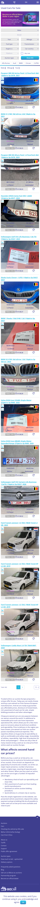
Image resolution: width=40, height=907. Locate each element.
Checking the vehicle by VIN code (12, 829)
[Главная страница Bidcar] (2, 2)
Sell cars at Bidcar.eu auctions (11, 873)
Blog (2, 870)
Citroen (28, 63)
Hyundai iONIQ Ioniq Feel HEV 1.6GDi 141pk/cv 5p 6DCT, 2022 (16, 197)
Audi (14, 63)
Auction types (6, 856)
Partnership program (8, 876)
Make (3, 68)
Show (30, 58)
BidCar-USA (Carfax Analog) (10, 832)
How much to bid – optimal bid (11, 859)
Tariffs (3, 843)
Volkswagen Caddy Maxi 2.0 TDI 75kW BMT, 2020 (18, 646)
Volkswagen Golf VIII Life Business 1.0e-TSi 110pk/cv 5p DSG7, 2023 (18, 238)
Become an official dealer (10, 878)
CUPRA (36, 63)
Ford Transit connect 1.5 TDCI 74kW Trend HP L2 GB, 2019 (19, 565)
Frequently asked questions (10, 867)
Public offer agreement (9, 851)
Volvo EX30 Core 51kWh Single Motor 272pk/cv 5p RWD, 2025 (16, 401)
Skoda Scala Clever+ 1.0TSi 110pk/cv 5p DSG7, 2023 (19, 278)
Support (4, 849)
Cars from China (6, 835)
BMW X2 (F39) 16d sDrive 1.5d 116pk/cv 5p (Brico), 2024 (18, 360)
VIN (2, 82)
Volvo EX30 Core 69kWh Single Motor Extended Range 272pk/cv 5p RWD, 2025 (17, 442)
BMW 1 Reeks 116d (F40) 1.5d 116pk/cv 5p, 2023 (18, 319)
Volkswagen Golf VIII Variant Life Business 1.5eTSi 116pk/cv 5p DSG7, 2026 (18, 483)
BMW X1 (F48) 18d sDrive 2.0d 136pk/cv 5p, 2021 (18, 115)
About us (4, 840)
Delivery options (6, 862)
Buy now (27, 53)
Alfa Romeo (6, 63)
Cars (2, 826)
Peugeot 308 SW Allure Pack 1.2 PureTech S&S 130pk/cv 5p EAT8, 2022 (20, 156)
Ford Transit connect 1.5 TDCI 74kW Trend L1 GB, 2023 (19, 524)
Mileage (10, 68)
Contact (3, 846)
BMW (21, 63)
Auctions (4, 823)
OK (23, 902)
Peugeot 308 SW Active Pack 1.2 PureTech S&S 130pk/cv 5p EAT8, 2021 (20, 74)
